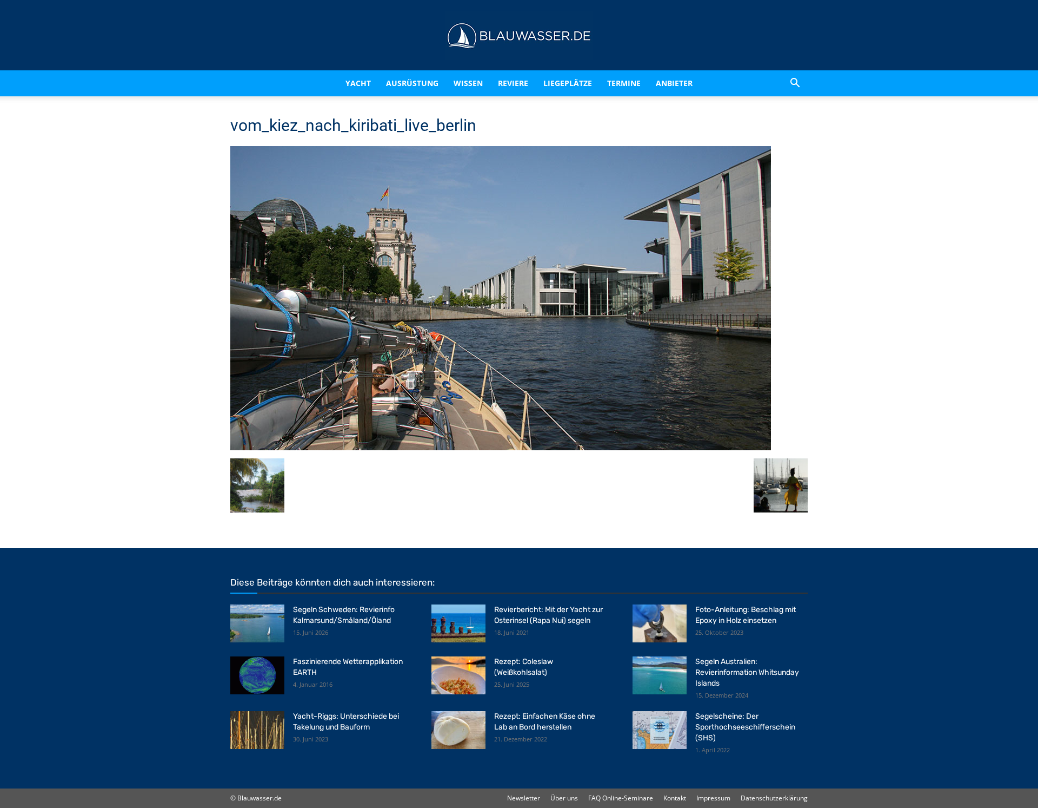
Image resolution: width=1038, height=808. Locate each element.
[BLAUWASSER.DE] (519, 35)
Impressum (713, 798)
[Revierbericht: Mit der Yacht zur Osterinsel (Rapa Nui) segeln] (458, 623)
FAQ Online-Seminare (620, 798)
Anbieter (674, 83)
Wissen (468, 83)
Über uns (564, 798)
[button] (795, 83)
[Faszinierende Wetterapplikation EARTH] (257, 675)
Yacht (358, 83)
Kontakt (674, 798)
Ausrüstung (412, 83)
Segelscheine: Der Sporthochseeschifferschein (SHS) (745, 727)
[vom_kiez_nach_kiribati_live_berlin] (500, 447)
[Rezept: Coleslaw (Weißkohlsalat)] (458, 675)
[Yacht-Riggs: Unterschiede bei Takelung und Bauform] (257, 730)
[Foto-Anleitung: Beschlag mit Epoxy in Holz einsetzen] (660, 623)
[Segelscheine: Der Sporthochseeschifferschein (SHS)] (660, 730)
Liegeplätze (567, 83)
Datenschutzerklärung (774, 798)
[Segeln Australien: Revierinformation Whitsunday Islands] (660, 675)
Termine (624, 83)
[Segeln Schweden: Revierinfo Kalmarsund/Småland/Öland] (257, 623)
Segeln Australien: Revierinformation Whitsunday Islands (747, 672)
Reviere (513, 83)
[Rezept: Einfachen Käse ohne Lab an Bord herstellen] (458, 730)
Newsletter (523, 798)
